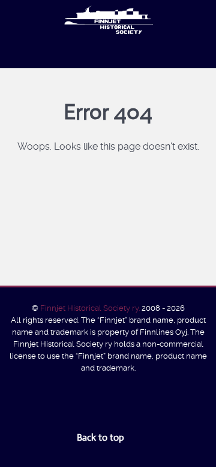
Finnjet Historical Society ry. (91, 308)
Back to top (102, 437)
